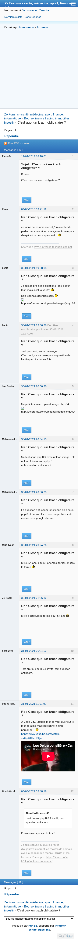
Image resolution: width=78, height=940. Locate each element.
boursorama (26, 27)
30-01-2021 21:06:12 (34, 597)
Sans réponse (33, 16)
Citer (27, 200)
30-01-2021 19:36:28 (34, 325)
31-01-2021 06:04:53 (34, 650)
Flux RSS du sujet (19, 143)
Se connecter (30, 10)
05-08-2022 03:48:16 (34, 791)
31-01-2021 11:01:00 (33, 703)
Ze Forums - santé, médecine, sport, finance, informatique (38, 4)
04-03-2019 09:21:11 (33, 209)
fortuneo (42, 27)
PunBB (32, 925)
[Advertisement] (39, 68)
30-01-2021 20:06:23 (34, 492)
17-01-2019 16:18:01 (34, 156)
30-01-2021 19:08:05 (34, 267)
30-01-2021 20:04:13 (34, 439)
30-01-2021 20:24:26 (34, 545)
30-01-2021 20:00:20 (34, 386)
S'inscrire (43, 10)
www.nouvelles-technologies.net (53, 246)
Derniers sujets (13, 16)
